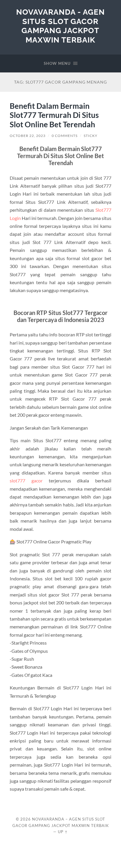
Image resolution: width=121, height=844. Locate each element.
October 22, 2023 (28, 135)
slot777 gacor (26, 480)
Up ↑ (63, 831)
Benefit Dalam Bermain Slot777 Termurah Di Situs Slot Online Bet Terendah (54, 115)
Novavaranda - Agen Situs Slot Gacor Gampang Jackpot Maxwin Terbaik (60, 25)
